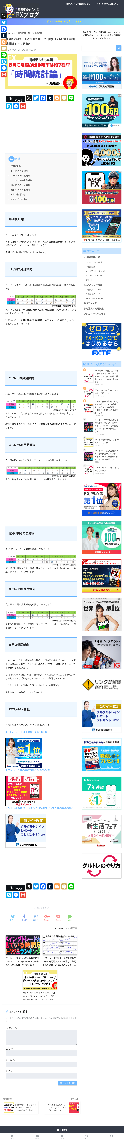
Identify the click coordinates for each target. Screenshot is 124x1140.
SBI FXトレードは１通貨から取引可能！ (27, 732)
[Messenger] (3, 68)
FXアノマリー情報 (93, 285)
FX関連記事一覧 (92, 257)
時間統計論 (16, 166)
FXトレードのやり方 (94, 262)
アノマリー (87, 1138)
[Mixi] (3, 48)
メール (10, 1060)
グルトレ (89, 280)
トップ (111, 1138)
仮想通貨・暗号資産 (94, 308)
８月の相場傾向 (18, 194)
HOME (64, 1130)
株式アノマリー (91, 303)
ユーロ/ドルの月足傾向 (21, 180)
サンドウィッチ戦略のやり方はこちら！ (62, 21)
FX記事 (62, 1138)
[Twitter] (3, 22)
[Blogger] (3, 42)
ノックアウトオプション (96, 271)
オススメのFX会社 (19, 199)
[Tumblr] (3, 35)
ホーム (12, 1138)
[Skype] (3, 61)
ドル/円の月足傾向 (19, 171)
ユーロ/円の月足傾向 (20, 176)
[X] (3, 16)
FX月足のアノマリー (94, 299)
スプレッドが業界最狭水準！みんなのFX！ (28, 770)
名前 (9, 1048)
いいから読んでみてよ (95, 314)
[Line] (3, 55)
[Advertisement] (41, 131)
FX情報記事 (71, 928)
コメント (11, 1028)
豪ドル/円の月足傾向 (20, 190)
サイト (9, 1071)
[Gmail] (3, 74)
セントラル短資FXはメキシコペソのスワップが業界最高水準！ (39, 808)
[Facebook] (3, 29)
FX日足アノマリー (93, 290)
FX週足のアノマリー (94, 294)
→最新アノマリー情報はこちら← (78, 4)
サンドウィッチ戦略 (94, 276)
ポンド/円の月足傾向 (20, 185)
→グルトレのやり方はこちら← (107, 4)
